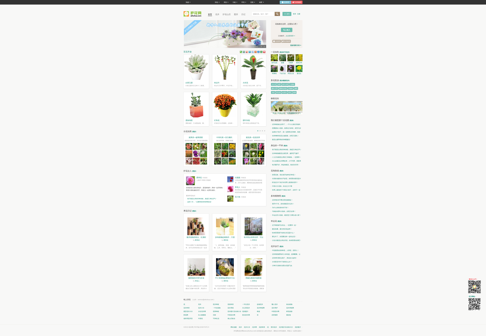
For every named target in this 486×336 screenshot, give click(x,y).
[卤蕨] (282, 57)
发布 (288, 14)
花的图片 (245, 311)
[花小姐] (230, 199)
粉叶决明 (285, 84)
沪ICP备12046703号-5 (201, 327)
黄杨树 (290, 88)
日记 (243, 14)
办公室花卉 (246, 308)
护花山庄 (227, 14)
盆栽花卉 (260, 304)
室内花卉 (274, 327)
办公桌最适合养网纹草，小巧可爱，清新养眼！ (286, 161)
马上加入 (286, 30)
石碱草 (291, 63)
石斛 (214, 315)
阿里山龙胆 (291, 74)
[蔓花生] (299, 68)
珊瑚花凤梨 (283, 88)
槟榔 (294, 92)
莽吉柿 (278, 92)
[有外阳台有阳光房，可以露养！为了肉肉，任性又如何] (253, 226)
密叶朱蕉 (246, 120)
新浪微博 (287, 41)
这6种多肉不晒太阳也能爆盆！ (282, 200)
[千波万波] (282, 68)
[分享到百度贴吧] (253, 52)
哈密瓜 (284, 92)
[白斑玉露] (196, 67)
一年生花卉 (246, 304)
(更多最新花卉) (284, 80)
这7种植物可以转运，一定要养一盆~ (284, 225)
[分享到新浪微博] (247, 52)
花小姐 (237, 197)
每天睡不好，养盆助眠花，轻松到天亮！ (285, 165)
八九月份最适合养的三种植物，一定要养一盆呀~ (286, 157)
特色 (216, 2)
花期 (251, 2)
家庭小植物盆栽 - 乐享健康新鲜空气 (287, 113)
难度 (260, 2)
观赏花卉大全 (188, 311)
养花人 (237, 187)
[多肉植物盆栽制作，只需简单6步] (225, 226)
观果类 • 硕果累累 (196, 137)
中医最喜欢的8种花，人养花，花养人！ (285, 250)
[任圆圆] (230, 179)
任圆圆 (237, 178)
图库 (236, 14)
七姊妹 (292, 84)
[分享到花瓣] (264, 52)
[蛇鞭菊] (274, 68)
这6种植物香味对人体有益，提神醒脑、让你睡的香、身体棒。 (285, 254)
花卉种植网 (261, 308)
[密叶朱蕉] (253, 104)
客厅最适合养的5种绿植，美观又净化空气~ (201, 199)
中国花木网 (275, 311)
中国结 (200, 318)
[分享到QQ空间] (244, 52)
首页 (210, 14)
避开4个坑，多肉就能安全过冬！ (283, 204)
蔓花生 (299, 73)
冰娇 (273, 92)
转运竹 (216, 83)
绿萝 (279, 84)
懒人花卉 (275, 304)
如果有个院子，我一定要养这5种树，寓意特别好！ (285, 132)
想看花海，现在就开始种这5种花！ (284, 175)
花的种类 (231, 304)
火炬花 (245, 83)
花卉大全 (201, 308)
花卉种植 (216, 304)
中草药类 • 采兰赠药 (224, 137)
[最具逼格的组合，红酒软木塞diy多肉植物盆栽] (196, 226)
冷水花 (274, 84)
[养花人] (230, 189)
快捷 (187, 2)
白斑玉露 (189, 83)
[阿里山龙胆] (290, 68)
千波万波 (283, 73)
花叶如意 (274, 63)
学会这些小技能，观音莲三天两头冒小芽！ (286, 215)
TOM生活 (216, 318)
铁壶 (258, 311)
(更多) (194, 131)
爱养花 (199, 178)
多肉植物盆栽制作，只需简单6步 (225, 237)
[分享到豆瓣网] (261, 52)
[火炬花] (253, 67)
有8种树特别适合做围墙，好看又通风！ (285, 136)
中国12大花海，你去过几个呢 (282, 186)
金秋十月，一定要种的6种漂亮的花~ (199, 202)
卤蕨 (282, 63)
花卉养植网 (290, 308)
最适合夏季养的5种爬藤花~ (281, 139)
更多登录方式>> (295, 45)
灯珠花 (216, 120)
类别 (225, 2)
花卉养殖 (231, 308)
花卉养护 (275, 308)
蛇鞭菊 (274, 73)
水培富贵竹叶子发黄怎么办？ (282, 262)
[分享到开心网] (256, 52)
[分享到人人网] (258, 52)
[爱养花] (190, 180)
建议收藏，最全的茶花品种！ (282, 229)
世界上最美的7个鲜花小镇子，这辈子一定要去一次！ (285, 190)
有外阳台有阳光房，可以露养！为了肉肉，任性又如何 (253, 237)
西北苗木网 (246, 315)
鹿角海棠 (189, 120)
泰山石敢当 (231, 318)
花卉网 (193, 14)
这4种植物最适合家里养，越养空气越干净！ (285, 153)
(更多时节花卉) (284, 52)
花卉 (217, 14)
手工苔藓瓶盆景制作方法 (225, 278)
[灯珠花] (225, 104)
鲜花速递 (289, 311)
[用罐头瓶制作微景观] (253, 267)
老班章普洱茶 (188, 318)
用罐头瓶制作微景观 (253, 278)
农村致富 (275, 315)
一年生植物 (216, 308)
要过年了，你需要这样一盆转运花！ (284, 236)
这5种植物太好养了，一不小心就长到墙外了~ (285, 124)
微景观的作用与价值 (196, 278)
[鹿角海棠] (196, 104)
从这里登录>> (290, 36)
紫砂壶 (288, 315)
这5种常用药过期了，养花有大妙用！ (284, 258)
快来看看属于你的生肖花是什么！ (283, 233)
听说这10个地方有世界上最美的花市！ (285, 182)
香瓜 (289, 92)
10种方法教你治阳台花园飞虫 (282, 265)
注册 (298, 14)
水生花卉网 (202, 311)
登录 (294, 14)
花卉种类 (187, 308)
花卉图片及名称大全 (234, 311)
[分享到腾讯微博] (250, 52)
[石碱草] (290, 57)
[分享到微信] (241, 52)
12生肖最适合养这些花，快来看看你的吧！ (286, 240)
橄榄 (295, 88)
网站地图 (234, 327)
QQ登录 (277, 41)
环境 (243, 2)
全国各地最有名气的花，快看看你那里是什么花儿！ (286, 179)
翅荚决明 (299, 63)
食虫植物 (289, 304)
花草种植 (216, 311)
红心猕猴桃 (202, 315)
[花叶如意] (274, 57)
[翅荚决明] (299, 57)
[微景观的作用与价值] (196, 267)
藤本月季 (275, 88)
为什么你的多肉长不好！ (280, 207)
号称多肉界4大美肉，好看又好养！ (284, 211)
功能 (234, 2)
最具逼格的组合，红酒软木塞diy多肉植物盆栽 (196, 237)
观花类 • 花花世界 (253, 137)
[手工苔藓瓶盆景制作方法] (225, 267)
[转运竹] (225, 67)
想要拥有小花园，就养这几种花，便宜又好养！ (286, 128)
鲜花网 (186, 315)
